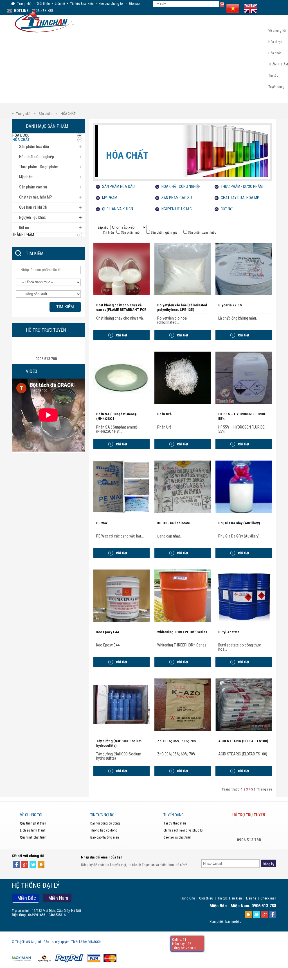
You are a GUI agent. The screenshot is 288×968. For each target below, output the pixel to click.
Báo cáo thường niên (104, 837)
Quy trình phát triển (33, 823)
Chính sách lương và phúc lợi (183, 830)
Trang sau (264, 789)
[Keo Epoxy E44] (121, 595)
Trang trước (230, 789)
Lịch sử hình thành (33, 830)
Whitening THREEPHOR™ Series (182, 632)
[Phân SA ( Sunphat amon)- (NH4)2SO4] (121, 377)
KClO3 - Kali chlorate (173, 523)
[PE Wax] (121, 486)
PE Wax (101, 523)
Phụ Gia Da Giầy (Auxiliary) (239, 523)
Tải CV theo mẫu (174, 823)
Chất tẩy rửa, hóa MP (240, 197)
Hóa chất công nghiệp (181, 186)
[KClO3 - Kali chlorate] (182, 486)
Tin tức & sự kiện (82, 4)
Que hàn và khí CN (117, 209)
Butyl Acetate (228, 632)
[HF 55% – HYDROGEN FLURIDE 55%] (243, 377)
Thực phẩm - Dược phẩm (242, 186)
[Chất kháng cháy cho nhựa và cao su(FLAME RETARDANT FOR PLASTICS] (121, 268)
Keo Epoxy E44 (107, 632)
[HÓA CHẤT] (181, 155)
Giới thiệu (43, 4)
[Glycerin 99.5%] (243, 268)
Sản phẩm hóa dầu (118, 186)
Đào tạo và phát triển (177, 837)
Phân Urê (164, 414)
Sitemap (134, 4)
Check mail (268, 898)
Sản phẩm (45, 114)
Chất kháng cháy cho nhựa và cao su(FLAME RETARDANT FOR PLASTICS (121, 309)
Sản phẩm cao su (176, 197)
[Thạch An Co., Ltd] (43, 20)
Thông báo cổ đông (103, 830)
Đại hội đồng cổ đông (105, 823)
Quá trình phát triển (33, 837)
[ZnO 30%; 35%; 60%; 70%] (182, 704)
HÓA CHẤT (68, 114)
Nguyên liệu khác (176, 209)
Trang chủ (23, 114)
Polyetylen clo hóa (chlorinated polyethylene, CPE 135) (182, 307)
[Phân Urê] (182, 377)
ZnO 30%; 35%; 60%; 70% (176, 741)
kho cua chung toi (111, 4)
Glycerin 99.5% (230, 305)
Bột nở (226, 209)
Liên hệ (60, 4)
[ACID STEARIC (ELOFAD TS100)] (243, 704)
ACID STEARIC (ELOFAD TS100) (243, 741)
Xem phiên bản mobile (225, 921)
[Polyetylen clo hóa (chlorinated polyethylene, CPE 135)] (182, 268)
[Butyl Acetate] (243, 595)
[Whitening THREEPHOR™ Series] (182, 595)
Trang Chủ (187, 898)
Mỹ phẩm (109, 197)
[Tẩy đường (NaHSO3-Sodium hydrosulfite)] (121, 704)
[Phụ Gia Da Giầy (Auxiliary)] (243, 486)
